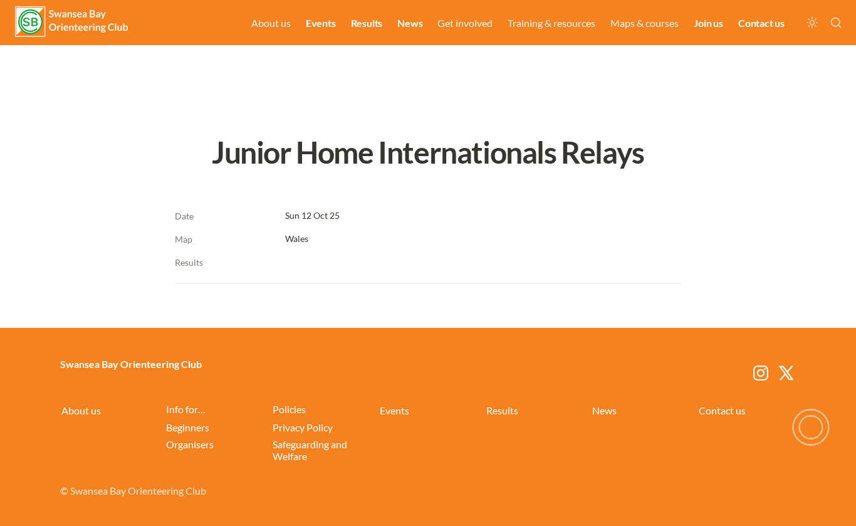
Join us (708, 23)
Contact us (761, 23)
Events (321, 23)
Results (367, 23)
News (409, 23)
